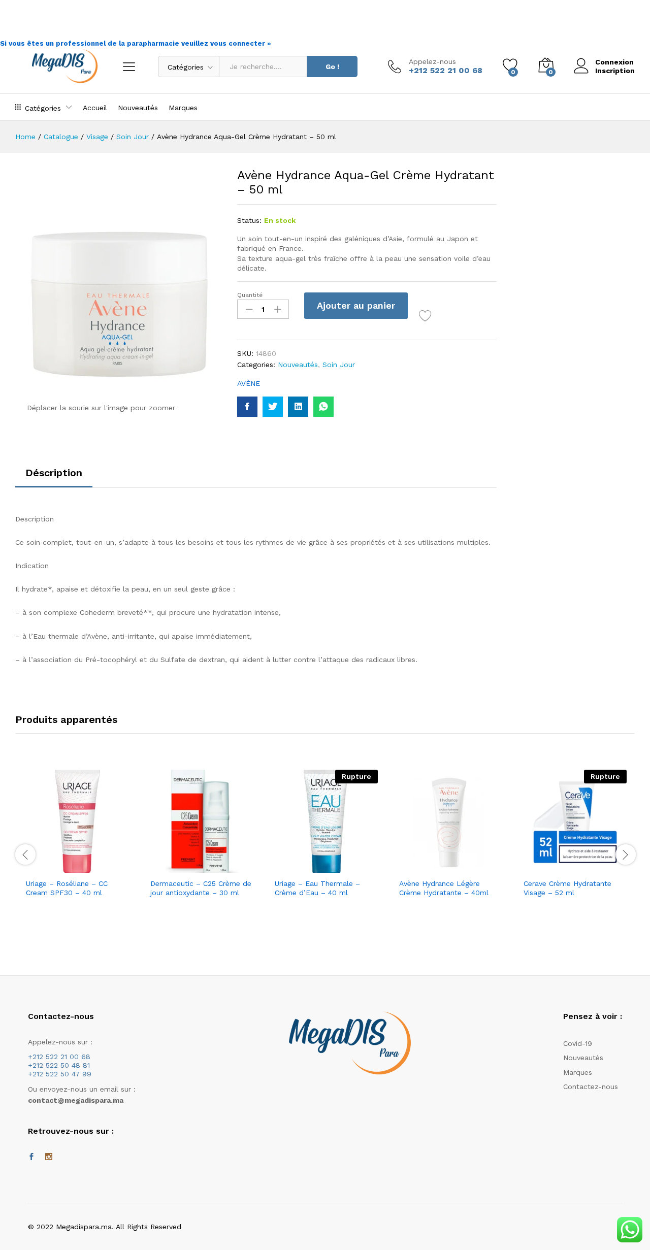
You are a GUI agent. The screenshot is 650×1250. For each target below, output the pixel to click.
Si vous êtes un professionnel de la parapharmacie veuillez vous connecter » (135, 43)
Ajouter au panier (356, 305)
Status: (249, 220)
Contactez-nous (590, 1086)
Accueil (95, 107)
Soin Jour (338, 364)
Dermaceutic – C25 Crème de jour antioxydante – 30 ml (200, 888)
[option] (77, 849)
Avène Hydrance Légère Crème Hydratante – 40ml (444, 888)
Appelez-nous (432, 61)
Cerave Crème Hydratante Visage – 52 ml (567, 888)
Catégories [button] (43, 108)
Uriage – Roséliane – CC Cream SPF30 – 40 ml (67, 888)
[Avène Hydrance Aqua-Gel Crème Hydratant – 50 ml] (247, 407)
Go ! (332, 66)
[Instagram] (48, 1157)
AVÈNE (248, 383)
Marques (183, 107)
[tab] (53, 477)
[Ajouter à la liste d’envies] (426, 315)
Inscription (615, 71)
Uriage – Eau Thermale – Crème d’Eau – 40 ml (317, 888)
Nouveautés (138, 107)
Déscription (53, 473)
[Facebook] (31, 1157)
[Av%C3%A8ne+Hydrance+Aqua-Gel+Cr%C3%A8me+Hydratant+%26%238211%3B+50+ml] (273, 407)
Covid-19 (577, 1043)
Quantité (250, 295)
